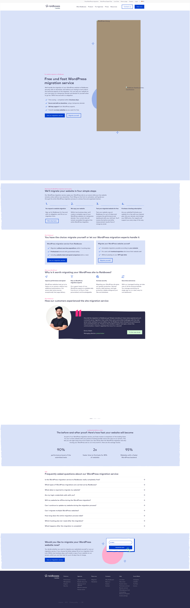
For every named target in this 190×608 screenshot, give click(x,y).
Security (66, 586)
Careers (107, 584)
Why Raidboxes (81, 6)
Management (67, 581)
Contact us (127, 6)
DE (82, 602)
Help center (122, 581)
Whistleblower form (124, 590)
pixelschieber (100, 333)
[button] (95, 480)
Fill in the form (52, 221)
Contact (107, 586)
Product (90, 6)
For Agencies (99, 6)
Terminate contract (124, 586)
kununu (135, 586)
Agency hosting (81, 579)
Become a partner (82, 587)
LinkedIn (135, 581)
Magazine (94, 579)
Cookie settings (123, 595)
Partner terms (81, 589)
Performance (67, 579)
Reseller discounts (82, 581)
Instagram (136, 579)
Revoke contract (123, 588)
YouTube (135, 584)
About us (107, 581)
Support (66, 584)
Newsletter (94, 581)
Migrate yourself (74, 115)
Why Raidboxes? (109, 579)
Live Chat (121, 579)
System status (123, 584)
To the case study (134, 332)
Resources (114, 6)
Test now (139, 6)
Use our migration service (55, 115)
